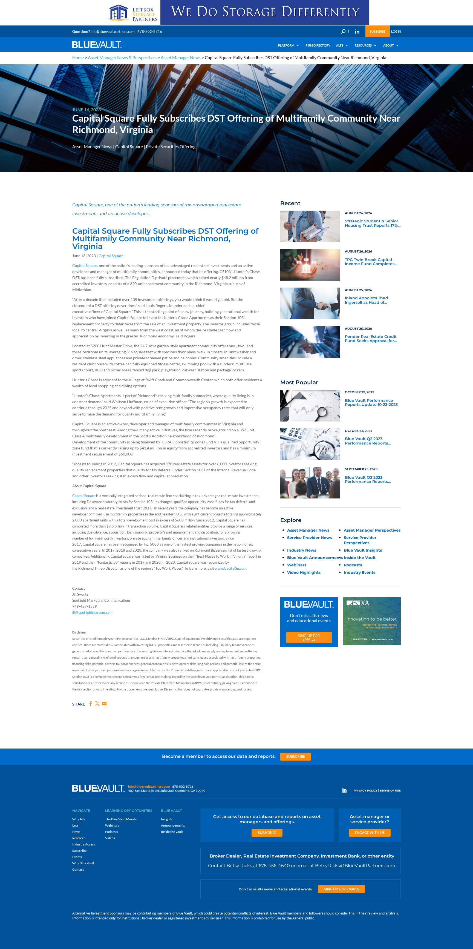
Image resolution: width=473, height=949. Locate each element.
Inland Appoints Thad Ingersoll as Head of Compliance (366, 300)
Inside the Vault (360, 557)
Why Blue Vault (83, 863)
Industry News (301, 550)
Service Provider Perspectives (360, 540)
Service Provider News (309, 537)
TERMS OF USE (390, 790)
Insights (166, 819)
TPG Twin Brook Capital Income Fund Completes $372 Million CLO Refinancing (369, 262)
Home (78, 57)
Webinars (296, 565)
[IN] (357, 31)
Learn (76, 825)
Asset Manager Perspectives (372, 530)
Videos (110, 838)
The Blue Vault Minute (121, 819)
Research (79, 838)
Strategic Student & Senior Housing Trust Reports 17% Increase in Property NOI (371, 223)
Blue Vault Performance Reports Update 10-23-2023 (371, 402)
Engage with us (370, 832)
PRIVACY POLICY (365, 790)
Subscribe (377, 31)
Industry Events (359, 572)
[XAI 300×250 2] (372, 645)
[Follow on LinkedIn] (346, 790)
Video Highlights (304, 572)
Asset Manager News (181, 57)
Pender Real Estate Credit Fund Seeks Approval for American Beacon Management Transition (371, 339)
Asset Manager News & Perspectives (122, 57)
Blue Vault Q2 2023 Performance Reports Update (366, 441)
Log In (396, 31)
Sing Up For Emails (309, 637)
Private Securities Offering (170, 146)
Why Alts (78, 819)
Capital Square (129, 146)
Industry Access (83, 844)
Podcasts (353, 565)
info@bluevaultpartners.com (113, 31)
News (76, 832)
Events (77, 857)
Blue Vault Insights (363, 550)
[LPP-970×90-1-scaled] (236, 24)
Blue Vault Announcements (315, 557)
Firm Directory (318, 45)
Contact (78, 869)
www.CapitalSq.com (230, 568)
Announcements (173, 825)
